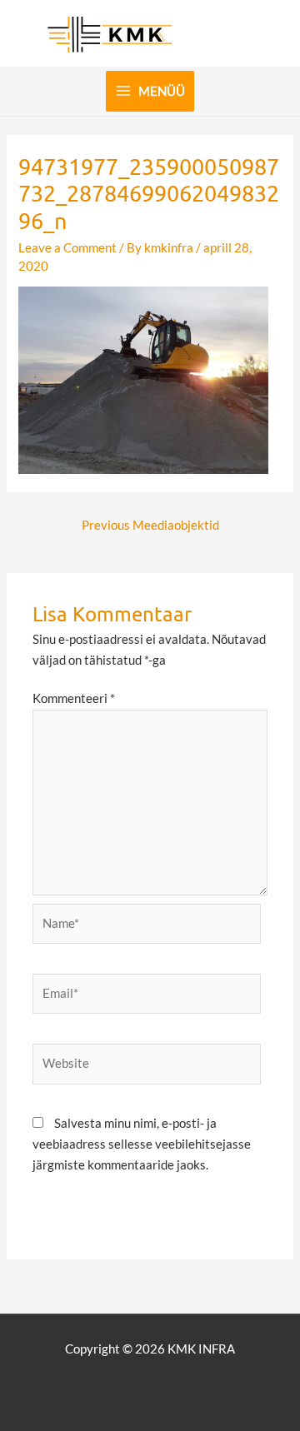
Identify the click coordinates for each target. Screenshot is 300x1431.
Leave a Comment (67, 248)
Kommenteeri (73, 698)
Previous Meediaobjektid (150, 525)
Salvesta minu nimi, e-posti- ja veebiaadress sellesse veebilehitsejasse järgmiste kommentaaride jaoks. (141, 1144)
